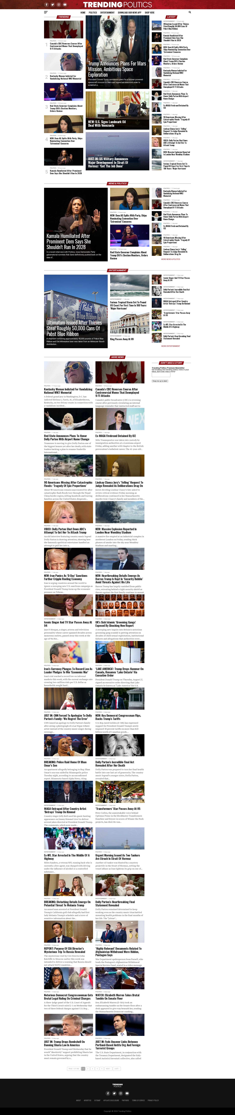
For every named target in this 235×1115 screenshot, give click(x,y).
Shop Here (149, 12)
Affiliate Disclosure (111, 1100)
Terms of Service (138, 1100)
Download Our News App (129, 12)
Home (83, 12)
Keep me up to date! (160, 381)
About (78, 1100)
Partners (125, 1100)
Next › (108, 1069)
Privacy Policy (153, 1100)
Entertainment (107, 12)
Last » (116, 1069)
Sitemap (97, 1100)
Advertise (87, 1100)
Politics (93, 12)
